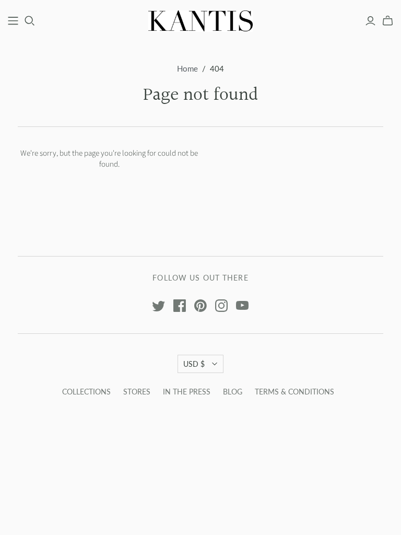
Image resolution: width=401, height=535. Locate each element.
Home (187, 68)
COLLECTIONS (86, 391)
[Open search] (30, 21)
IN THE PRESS (186, 391)
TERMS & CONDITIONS (294, 391)
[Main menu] (13, 21)
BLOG (232, 391)
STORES (136, 391)
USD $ (194, 363)
